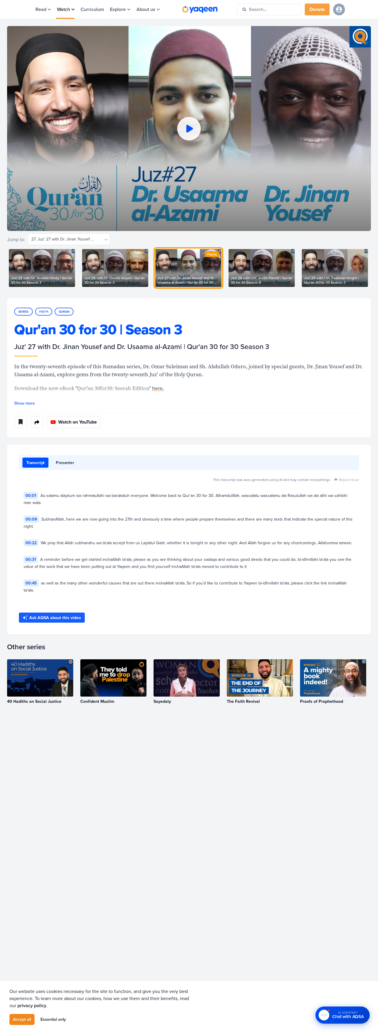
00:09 (31, 519)
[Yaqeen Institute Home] (200, 9)
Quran (64, 311)
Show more (24, 403)
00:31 (30, 559)
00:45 (31, 583)
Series (23, 311)
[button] (189, 128)
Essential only (53, 1019)
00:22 (31, 543)
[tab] (35, 463)
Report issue (349, 479)
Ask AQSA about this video (55, 618)
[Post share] (37, 422)
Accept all (22, 1019)
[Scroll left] (7, 268)
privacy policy (31, 1005)
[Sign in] (339, 9)
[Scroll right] (371, 268)
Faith (43, 311)
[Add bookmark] (20, 422)
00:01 (30, 495)
